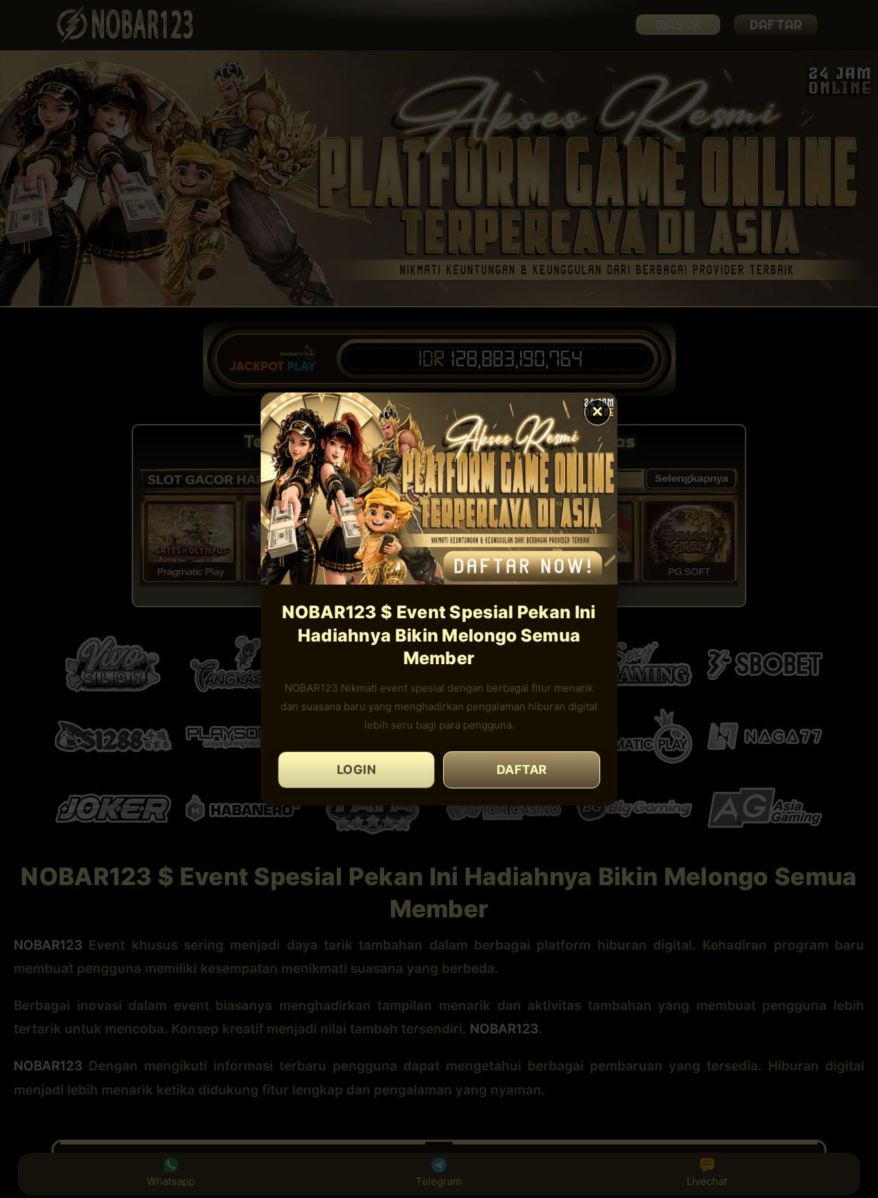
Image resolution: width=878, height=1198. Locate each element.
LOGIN (357, 769)
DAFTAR (522, 769)
